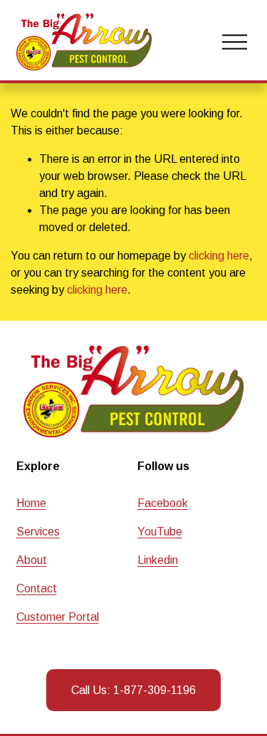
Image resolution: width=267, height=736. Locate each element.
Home (31, 503)
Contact (36, 588)
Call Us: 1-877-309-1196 (133, 690)
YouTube (159, 532)
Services (38, 532)
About (31, 560)
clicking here (219, 256)
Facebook (162, 503)
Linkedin (157, 560)
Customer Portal (57, 617)
